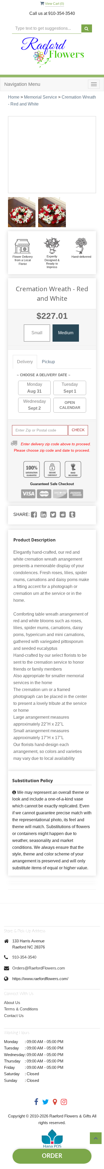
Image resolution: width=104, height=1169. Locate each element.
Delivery (25, 361)
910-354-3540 (24, 957)
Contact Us (14, 1015)
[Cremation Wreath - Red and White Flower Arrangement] (21, 212)
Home (13, 97)
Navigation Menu (22, 84)
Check (78, 430)
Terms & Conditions (21, 1009)
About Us (12, 1002)
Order (52, 1156)
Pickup (48, 361)
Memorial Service (40, 97)
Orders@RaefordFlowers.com (38, 968)
